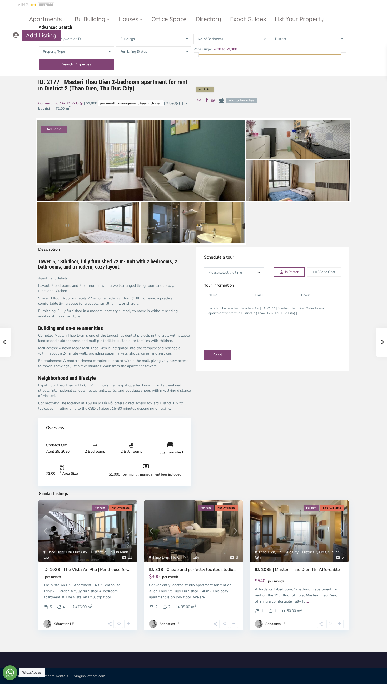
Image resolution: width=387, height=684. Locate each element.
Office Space (169, 19)
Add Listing (41, 35)
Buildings (127, 39)
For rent (45, 103)
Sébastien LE (64, 624)
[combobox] (308, 39)
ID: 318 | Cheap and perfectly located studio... (192, 570)
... (113, 597)
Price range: (203, 49)
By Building (90, 19)
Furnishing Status (133, 51)
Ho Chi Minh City (68, 103)
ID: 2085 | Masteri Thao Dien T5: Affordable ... (297, 572)
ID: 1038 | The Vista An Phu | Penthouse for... (86, 570)
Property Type (54, 51)
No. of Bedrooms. (211, 39)
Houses (128, 19)
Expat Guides (248, 19)
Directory (208, 19)
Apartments (45, 19)
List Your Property (299, 19)
